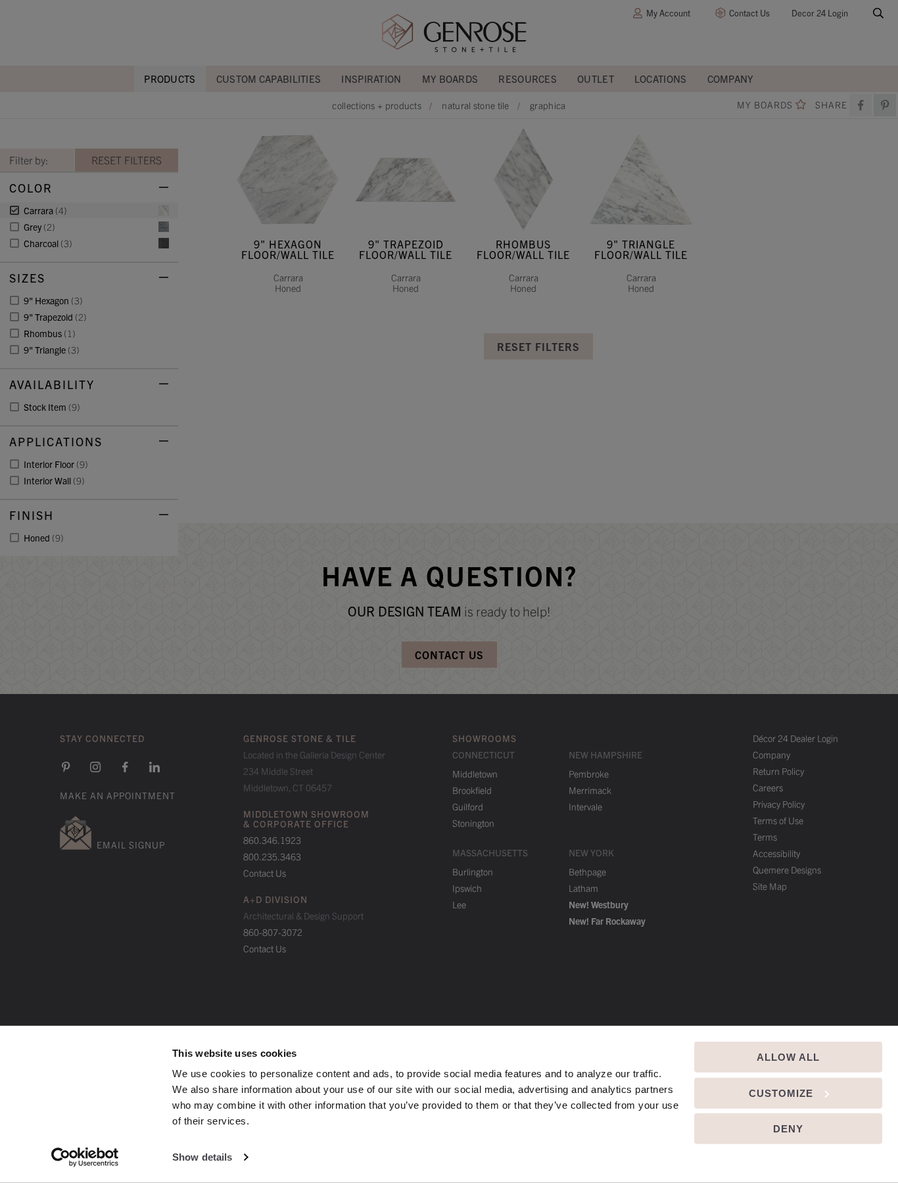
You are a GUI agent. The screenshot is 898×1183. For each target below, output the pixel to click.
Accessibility (776, 853)
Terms (765, 837)
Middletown (475, 773)
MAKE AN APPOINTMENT (118, 795)
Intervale (585, 806)
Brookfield (472, 790)
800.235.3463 (272, 856)
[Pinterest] (66, 767)
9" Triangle (52, 350)
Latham (583, 888)
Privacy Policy (779, 804)
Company (730, 78)
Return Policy (778, 771)
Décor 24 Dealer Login (795, 738)
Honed (44, 538)
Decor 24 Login (820, 12)
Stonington (473, 823)
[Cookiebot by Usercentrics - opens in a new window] (85, 1157)
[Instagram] (95, 767)
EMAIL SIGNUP (131, 844)
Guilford (467, 806)
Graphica (547, 105)
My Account (668, 12)
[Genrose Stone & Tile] (454, 33)
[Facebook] (860, 105)
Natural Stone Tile (475, 105)
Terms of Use (778, 820)
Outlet (595, 78)
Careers (768, 787)
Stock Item (52, 407)
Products (169, 78)
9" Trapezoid (55, 317)
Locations (660, 78)
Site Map (770, 886)
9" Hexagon (53, 300)
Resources (527, 78)
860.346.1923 (272, 840)
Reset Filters (538, 346)
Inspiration (371, 78)
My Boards (450, 78)
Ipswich (467, 888)
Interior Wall (54, 480)
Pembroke (589, 773)
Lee (459, 904)
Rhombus (50, 333)
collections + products (376, 105)
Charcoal (48, 243)
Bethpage (587, 871)
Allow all (788, 1057)
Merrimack (590, 790)
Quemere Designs (787, 869)
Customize (781, 1092)
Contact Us (749, 12)
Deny (788, 1128)
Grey (39, 227)
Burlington (472, 871)
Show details (202, 1157)
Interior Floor (56, 464)
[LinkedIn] (154, 767)
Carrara (45, 210)
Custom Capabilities (268, 78)
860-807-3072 (272, 932)
